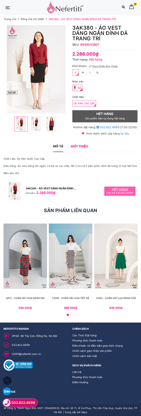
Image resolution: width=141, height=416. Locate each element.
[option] (36, 69)
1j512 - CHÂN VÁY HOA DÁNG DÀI (25, 298)
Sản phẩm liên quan (70, 210)
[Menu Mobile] (7, 7)
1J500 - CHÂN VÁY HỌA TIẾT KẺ (70, 298)
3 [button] (73, 315)
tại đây (124, 133)
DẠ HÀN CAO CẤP (84, 103)
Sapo (84, 412)
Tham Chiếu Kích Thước (105, 66)
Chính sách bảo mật (84, 355)
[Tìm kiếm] (123, 8)
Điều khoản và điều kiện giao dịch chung (97, 345)
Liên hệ (76, 371)
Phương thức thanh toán (87, 340)
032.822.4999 (109, 127)
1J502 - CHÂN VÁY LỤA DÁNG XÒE (116, 298)
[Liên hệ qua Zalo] (7, 391)
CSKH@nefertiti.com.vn (26, 353)
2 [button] (70, 315)
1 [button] (68, 315)
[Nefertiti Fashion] (65, 7)
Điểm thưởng (80, 382)
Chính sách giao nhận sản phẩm (92, 350)
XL (97, 72)
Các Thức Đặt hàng (84, 335)
